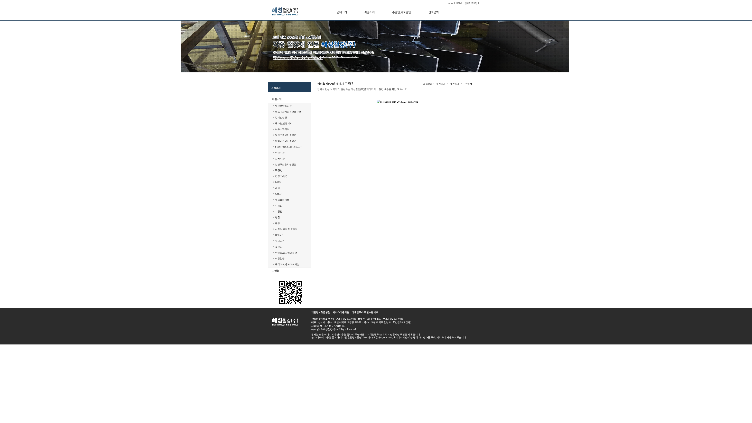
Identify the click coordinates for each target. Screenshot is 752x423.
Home (450, 3)
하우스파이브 (282, 129)
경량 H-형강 (281, 176)
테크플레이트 (282, 199)
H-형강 (278, 170)
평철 (277, 217)
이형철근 (280, 258)
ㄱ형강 (278, 211)
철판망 (278, 246)
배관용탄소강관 (283, 105)
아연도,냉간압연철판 (286, 252)
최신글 (459, 3)
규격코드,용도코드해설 (287, 264)
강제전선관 (281, 117)
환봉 (277, 223)
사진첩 (275, 270)
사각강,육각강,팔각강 (286, 229)
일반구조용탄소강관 (285, 135)
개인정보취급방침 (320, 312)
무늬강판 (280, 241)
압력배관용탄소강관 (285, 141)
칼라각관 (280, 158)
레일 (277, 188)
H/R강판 (279, 235)
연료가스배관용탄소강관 (288, 111)
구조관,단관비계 (283, 123)
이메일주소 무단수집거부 (365, 312)
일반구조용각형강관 (285, 164)
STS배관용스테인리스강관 (289, 147)
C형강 (278, 194)
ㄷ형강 (278, 205)
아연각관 (280, 152)
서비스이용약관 (341, 312)
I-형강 (278, 182)
